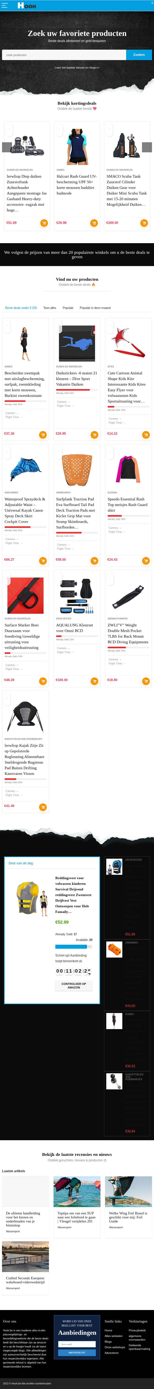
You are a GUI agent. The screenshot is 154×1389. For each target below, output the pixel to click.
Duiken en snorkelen (70, 170)
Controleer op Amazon (45, 223)
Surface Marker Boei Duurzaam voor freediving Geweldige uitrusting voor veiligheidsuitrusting (22, 636)
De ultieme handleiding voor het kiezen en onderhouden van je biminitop (23, 1219)
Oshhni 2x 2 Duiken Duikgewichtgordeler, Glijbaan (125, 182)
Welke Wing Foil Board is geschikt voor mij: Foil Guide (128, 1217)
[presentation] (7, 147)
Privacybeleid (137, 1330)
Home (108, 1330)
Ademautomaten (118, 618)
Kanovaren (11, 492)
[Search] (133, 5)
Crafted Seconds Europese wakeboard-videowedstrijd (25, 1280)
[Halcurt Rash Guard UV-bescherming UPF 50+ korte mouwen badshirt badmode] (27, 147)
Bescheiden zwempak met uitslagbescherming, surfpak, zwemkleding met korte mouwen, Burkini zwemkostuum (25, 384)
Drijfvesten (63, 618)
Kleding (112, 492)
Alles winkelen (114, 1336)
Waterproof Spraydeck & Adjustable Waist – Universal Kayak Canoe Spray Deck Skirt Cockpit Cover (25, 510)
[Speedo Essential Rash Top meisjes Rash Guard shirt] (128, 470)
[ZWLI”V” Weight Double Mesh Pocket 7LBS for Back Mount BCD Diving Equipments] (128, 596)
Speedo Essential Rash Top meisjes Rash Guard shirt (127, 504)
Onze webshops (115, 1347)
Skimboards (63, 492)
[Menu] (5, 5)
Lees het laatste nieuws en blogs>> (77, 67)
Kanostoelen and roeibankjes (23, 739)
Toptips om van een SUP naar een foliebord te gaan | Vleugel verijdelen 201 (76, 1217)
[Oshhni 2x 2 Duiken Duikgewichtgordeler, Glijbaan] (127, 147)
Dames (11, 170)
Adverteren (112, 1352)
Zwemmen (131, 942)
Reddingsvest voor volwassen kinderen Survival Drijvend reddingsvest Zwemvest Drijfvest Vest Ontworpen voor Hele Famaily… (73, 895)
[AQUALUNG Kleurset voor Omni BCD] (77, 596)
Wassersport (13, 1231)
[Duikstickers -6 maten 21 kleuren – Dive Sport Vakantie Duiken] (77, 344)
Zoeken (139, 54)
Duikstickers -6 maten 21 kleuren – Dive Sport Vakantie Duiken (76, 378)
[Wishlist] (141, 5)
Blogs (108, 1341)
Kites (111, 366)
